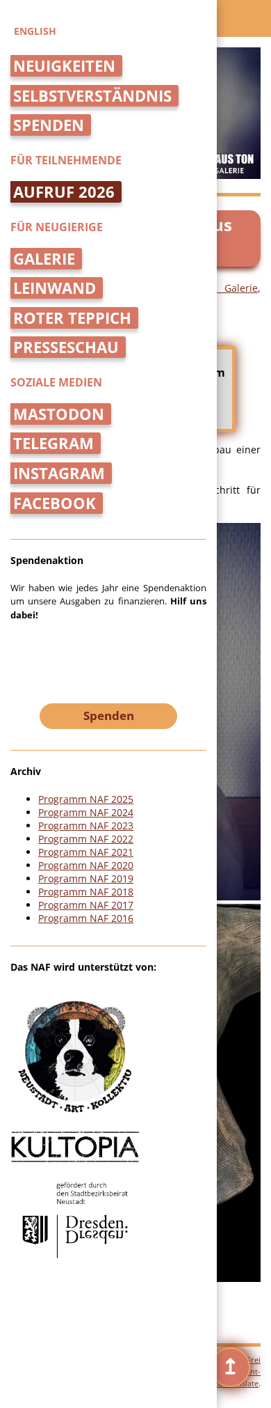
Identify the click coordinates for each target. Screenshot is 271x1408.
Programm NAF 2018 (85, 891)
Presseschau (66, 347)
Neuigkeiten (64, 66)
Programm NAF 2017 (85, 905)
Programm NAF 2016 (85, 918)
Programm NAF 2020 (85, 865)
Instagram (59, 473)
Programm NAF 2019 (85, 878)
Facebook (54, 503)
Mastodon (58, 414)
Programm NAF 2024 (85, 812)
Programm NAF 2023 (85, 825)
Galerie (44, 258)
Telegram (53, 443)
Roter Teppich (72, 318)
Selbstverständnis (92, 96)
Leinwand (54, 288)
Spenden (48, 125)
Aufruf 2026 (64, 192)
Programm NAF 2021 (85, 852)
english (35, 31)
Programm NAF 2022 (85, 838)
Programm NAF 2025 (85, 799)
